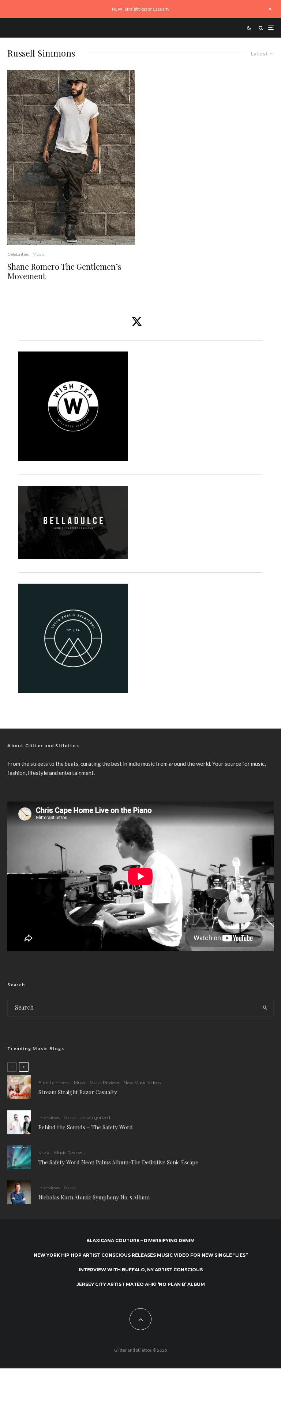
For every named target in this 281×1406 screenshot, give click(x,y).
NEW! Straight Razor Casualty (140, 9)
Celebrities (18, 254)
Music (39, 254)
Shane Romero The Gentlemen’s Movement (64, 271)
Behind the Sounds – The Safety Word (85, 1127)
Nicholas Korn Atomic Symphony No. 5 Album (94, 1197)
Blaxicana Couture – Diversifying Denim (140, 1240)
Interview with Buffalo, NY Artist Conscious (141, 1269)
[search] (264, 1008)
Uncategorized (94, 1117)
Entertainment (54, 1082)
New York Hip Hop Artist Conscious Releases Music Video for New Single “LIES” (141, 1255)
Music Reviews (105, 1082)
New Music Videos (142, 1082)
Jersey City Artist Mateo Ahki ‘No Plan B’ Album (140, 1284)
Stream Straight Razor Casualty (78, 1092)
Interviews (49, 1117)
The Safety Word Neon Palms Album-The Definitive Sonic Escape (118, 1162)
